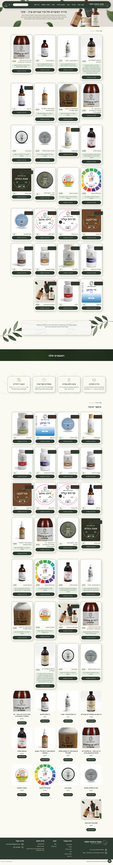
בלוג (53, 5)
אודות (74, 5)
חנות (68, 5)
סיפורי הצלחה (45, 5)
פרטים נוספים (91, 721)
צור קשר (36, 5)
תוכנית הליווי (61, 5)
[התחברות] (6, 4)
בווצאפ (92, 389)
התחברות (6, 6)
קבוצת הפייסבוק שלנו (19, 387)
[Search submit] (12, 5)
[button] (9, 4)
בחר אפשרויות (22, 756)
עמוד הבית (80, 5)
